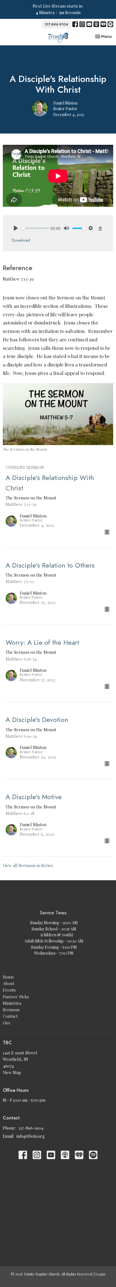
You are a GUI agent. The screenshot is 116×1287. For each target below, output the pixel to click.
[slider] (35, 228)
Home (8, 977)
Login (100, 1274)
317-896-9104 (56, 24)
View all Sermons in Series (28, 865)
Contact (10, 1016)
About (8, 983)
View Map (12, 1072)
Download (21, 240)
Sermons (11, 1009)
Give (7, 1023)
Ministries (12, 1003)
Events (9, 990)
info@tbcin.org (31, 1136)
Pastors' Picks (16, 996)
